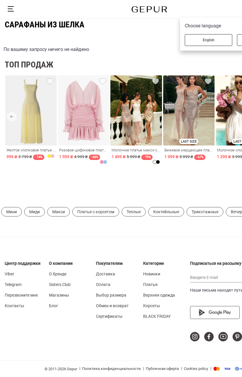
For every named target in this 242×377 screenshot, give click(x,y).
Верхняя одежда (159, 295)
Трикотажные (205, 211)
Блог (53, 305)
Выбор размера (111, 295)
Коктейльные (166, 211)
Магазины (59, 295)
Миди (34, 211)
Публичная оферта (162, 368)
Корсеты (151, 305)
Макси (58, 211)
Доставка (105, 274)
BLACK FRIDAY (157, 316)
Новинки (151, 274)
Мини (11, 211)
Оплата (103, 284)
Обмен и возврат (112, 305)
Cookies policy (196, 368)
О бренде (57, 274)
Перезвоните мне (21, 295)
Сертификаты (109, 316)
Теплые (134, 211)
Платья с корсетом (95, 211)
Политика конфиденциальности (111, 368)
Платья (150, 284)
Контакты (14, 305)
